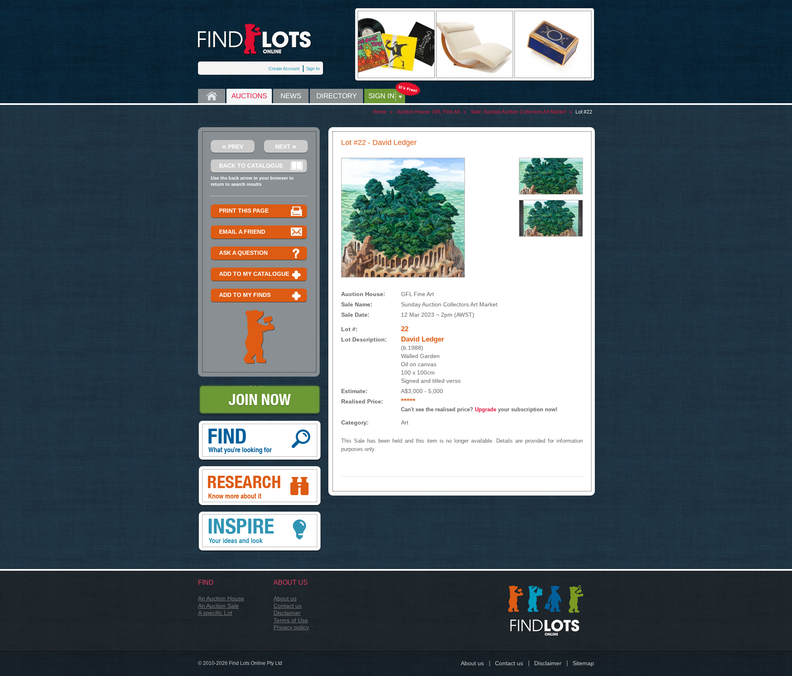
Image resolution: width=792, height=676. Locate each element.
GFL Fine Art (446, 112)
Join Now (259, 388)
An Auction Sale (218, 605)
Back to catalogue (251, 165)
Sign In (313, 68)
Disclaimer (287, 613)
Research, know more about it (259, 469)
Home (211, 96)
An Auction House (221, 598)
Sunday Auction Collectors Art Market (524, 112)
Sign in (381, 96)
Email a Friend (242, 231)
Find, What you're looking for (260, 424)
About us (285, 598)
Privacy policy (291, 627)
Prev (232, 146)
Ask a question (243, 252)
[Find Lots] (254, 39)
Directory (336, 96)
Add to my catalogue (254, 273)
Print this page (244, 210)
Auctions (249, 96)
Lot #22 (583, 112)
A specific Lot (215, 613)
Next (286, 146)
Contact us (287, 605)
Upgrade (485, 409)
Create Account (284, 68)
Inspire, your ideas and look (260, 514)
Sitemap (583, 663)
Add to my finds (245, 295)
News (290, 96)
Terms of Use (290, 620)
